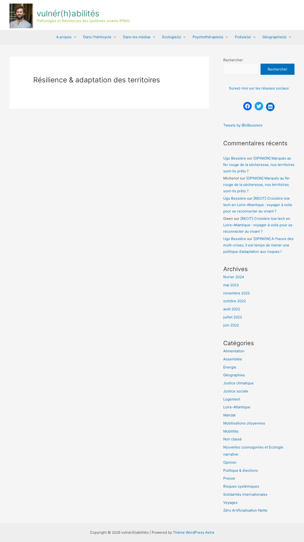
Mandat (229, 415)
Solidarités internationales (245, 494)
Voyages (230, 502)
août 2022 (231, 309)
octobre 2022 (234, 301)
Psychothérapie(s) (208, 37)
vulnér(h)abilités (68, 13)
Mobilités (231, 431)
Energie (229, 367)
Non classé (232, 439)
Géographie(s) (274, 37)
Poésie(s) (243, 37)
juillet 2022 (232, 317)
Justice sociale (235, 391)
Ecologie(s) (171, 37)
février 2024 (233, 277)
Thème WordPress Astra (193, 532)
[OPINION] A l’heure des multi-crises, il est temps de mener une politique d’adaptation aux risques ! (258, 245)
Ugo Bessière (234, 158)
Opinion (229, 462)
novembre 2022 (236, 293)
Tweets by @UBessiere (242, 125)
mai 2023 (231, 285)
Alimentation (233, 351)
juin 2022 (231, 325)
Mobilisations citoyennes (244, 423)
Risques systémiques (241, 486)
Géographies (234, 375)
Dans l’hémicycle (97, 37)
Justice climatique (238, 383)
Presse (229, 478)
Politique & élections (240, 470)
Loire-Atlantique (236, 407)
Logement (231, 399)
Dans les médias (137, 37)
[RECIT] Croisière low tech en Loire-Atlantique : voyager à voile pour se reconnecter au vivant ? (257, 204)
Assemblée (232, 359)
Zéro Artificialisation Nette (245, 510)
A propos (63, 37)
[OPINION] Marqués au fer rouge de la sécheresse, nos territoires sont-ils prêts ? (258, 164)
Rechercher (233, 60)
